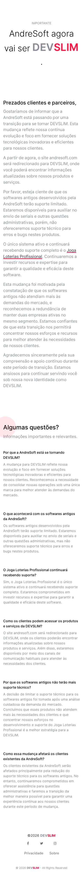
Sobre (54, 853)
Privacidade (33, 853)
